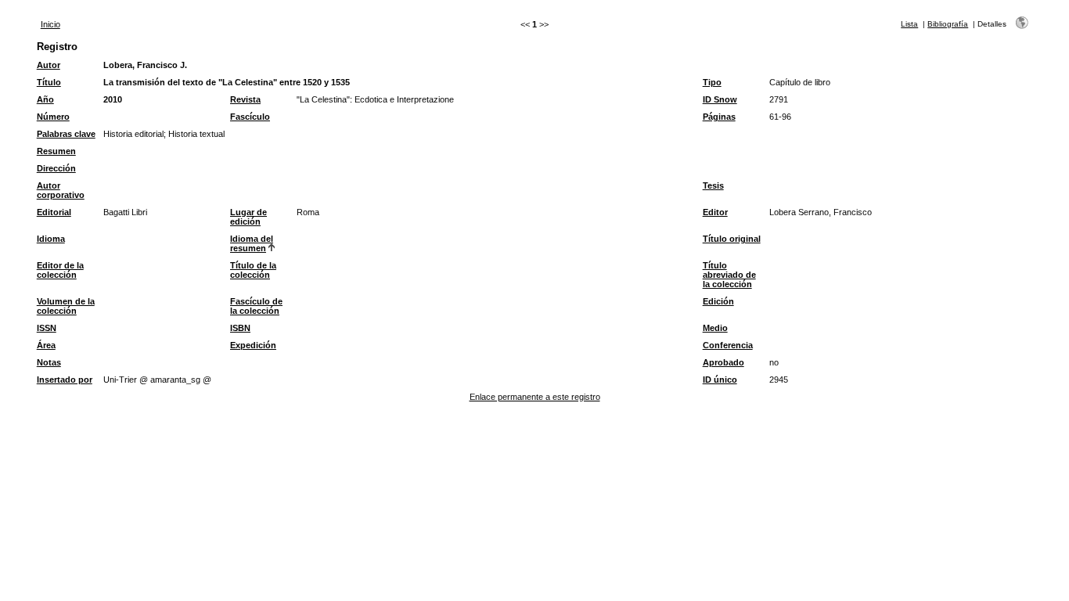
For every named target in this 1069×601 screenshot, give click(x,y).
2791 (778, 99)
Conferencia (728, 345)
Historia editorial (133, 134)
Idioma (51, 238)
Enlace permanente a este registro (535, 396)
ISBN (240, 328)
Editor (715, 212)
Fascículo (250, 116)
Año (45, 99)
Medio (715, 328)
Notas (49, 362)
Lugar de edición (248, 216)
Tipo (712, 82)
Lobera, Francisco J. (145, 65)
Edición (718, 301)
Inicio (50, 24)
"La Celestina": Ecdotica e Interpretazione (375, 99)
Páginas (719, 116)
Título (49, 82)
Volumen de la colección (66, 306)
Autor (48, 65)
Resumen (56, 151)
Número (53, 116)
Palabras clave (66, 134)
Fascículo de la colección (256, 306)
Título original (732, 238)
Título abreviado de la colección (729, 275)
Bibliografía (947, 24)
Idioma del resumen (251, 243)
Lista (909, 24)
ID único (720, 379)
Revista (245, 99)
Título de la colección (253, 270)
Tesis (713, 185)
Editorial (54, 212)
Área (46, 345)
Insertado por (64, 379)
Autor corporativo (61, 190)
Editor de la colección (60, 270)
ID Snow (720, 99)
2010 (112, 99)
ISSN (46, 328)
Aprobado (723, 362)
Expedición (253, 345)
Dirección (56, 168)
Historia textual (196, 134)
